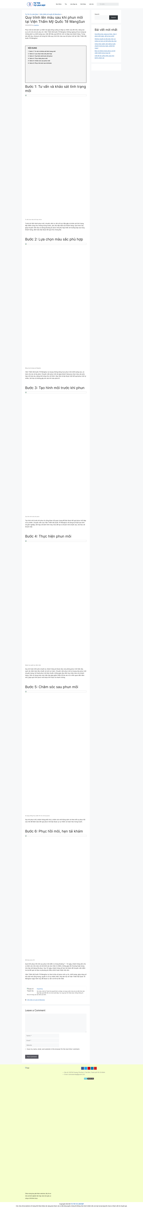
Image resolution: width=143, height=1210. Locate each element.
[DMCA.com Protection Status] (89, 1079)
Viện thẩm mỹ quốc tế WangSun (36, 1000)
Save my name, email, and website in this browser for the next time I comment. (53, 1049)
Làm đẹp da (73, 4)
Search (97, 14)
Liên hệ (91, 4)
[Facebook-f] (82, 1068)
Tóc (66, 4)
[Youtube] (95, 1068)
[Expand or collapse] (84, 48)
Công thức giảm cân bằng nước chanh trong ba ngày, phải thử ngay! (105, 46)
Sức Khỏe (58, 4)
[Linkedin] (92, 1068)
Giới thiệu (83, 4)
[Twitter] (85, 1068)
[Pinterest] (89, 1068)
